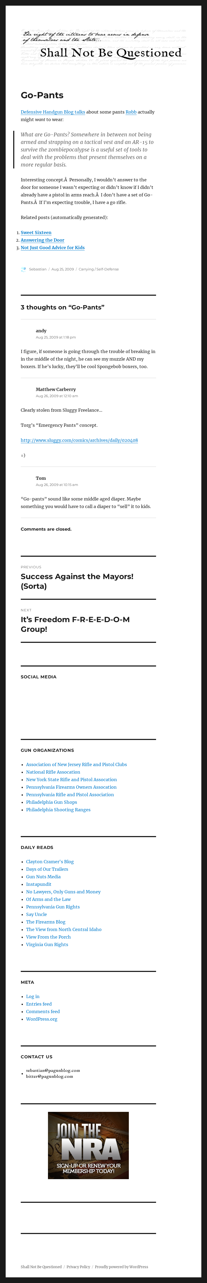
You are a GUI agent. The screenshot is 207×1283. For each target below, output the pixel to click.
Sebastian (38, 269)
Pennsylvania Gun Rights (53, 907)
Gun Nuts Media (43, 876)
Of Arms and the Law (48, 899)
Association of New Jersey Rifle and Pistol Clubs (76, 764)
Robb (131, 112)
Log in (33, 996)
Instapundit (38, 884)
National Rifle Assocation (53, 772)
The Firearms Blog (45, 922)
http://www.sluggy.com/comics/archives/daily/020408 (79, 440)
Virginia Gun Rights (47, 944)
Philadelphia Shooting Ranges (58, 809)
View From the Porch (48, 937)
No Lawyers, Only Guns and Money (63, 891)
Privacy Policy (78, 1267)
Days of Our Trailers (47, 869)
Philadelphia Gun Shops (51, 802)
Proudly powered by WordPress (121, 1267)
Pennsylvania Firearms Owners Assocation (71, 787)
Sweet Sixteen (36, 232)
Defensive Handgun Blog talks (53, 112)
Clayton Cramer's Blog (50, 861)
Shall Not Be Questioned (41, 1267)
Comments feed (43, 1011)
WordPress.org (41, 1019)
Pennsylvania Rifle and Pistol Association (70, 794)
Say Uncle (36, 914)
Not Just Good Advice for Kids (53, 247)
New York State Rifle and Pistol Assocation (71, 779)
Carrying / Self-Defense (99, 269)
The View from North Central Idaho (64, 929)
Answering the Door (42, 240)
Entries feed (39, 1004)
